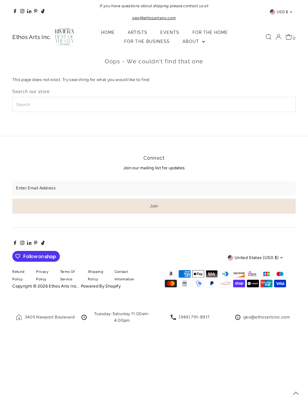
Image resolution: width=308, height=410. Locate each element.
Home (108, 32)
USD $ (282, 12)
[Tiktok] (43, 12)
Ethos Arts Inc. (63, 286)
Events (169, 32)
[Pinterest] (35, 12)
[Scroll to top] (296, 393)
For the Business (147, 41)
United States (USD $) (257, 257)
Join (154, 206)
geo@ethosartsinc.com (266, 317)
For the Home (210, 32)
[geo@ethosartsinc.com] (237, 318)
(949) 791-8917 (194, 317)
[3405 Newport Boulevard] (19, 318)
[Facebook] (15, 12)
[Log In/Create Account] (278, 37)
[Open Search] (268, 37)
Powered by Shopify (101, 286)
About (191, 41)
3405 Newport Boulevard (50, 317)
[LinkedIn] (29, 11)
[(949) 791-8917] (173, 318)
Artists (137, 32)
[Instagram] (22, 12)
